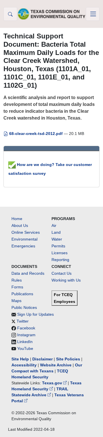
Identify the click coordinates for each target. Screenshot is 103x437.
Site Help (20, 359)
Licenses (60, 253)
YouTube (25, 348)
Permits (58, 246)
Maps (16, 300)
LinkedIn (25, 341)
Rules (16, 280)
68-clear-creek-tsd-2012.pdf (36, 133)
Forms (17, 287)
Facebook (26, 328)
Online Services (25, 232)
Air (54, 225)
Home (16, 218)
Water (57, 239)
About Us (19, 225)
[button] (10, 14)
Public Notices (24, 307)
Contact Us (62, 273)
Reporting (60, 259)
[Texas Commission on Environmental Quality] (51, 13)
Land (56, 232)
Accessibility (24, 365)
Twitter (23, 321)
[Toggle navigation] (93, 14)
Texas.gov (52, 383)
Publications (22, 294)
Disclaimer (42, 359)
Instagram (26, 335)
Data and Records (27, 273)
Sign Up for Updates (35, 314)
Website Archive (56, 365)
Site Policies (68, 359)
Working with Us (66, 280)
